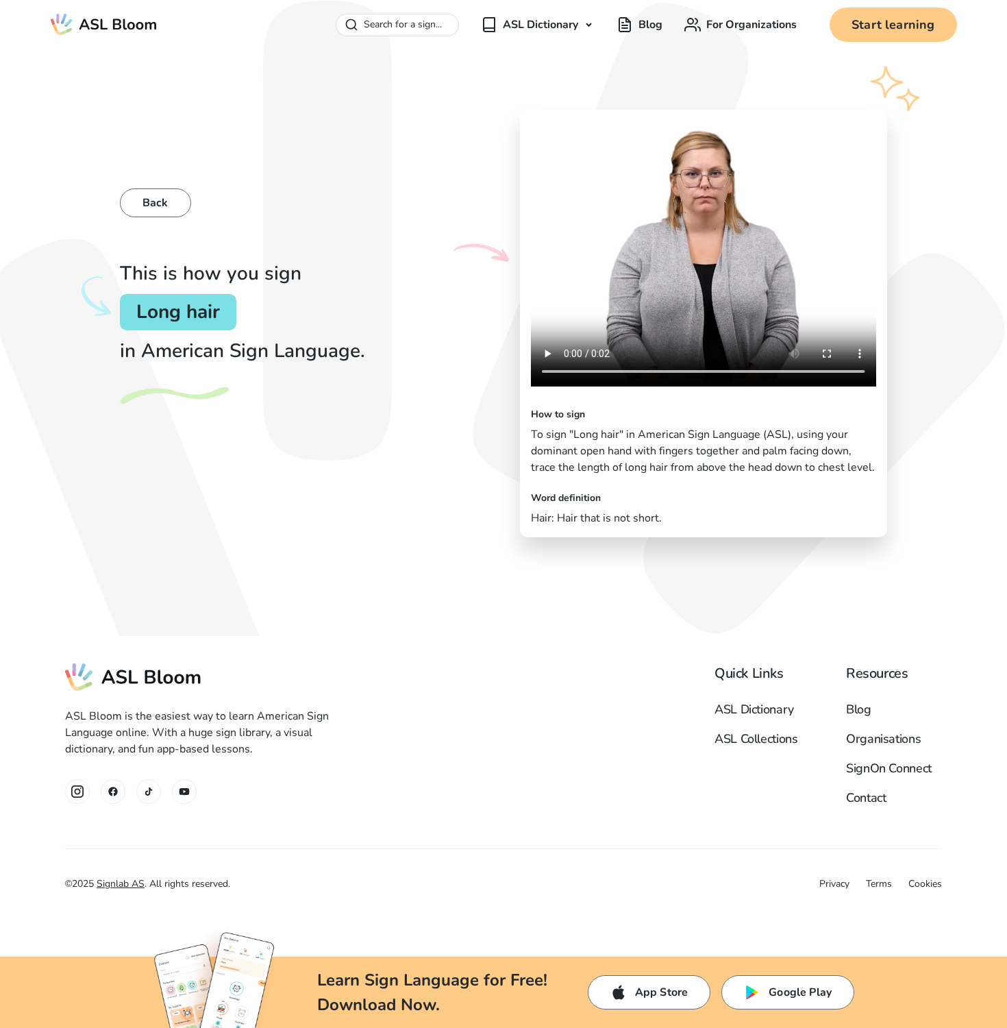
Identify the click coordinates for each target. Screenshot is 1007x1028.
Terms (879, 883)
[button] (538, 24)
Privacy (834, 883)
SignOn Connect (889, 768)
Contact (866, 798)
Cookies (925, 883)
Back (155, 202)
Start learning (893, 24)
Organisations (883, 739)
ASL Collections (756, 739)
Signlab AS (121, 883)
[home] (104, 25)
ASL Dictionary (754, 709)
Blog (858, 709)
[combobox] (397, 25)
